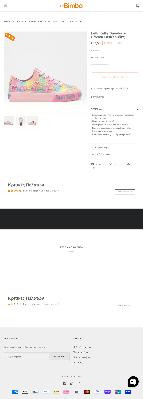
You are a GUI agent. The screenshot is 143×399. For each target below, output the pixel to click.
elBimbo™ (70, 377)
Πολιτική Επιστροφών (100, 148)
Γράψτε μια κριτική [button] (125, 192)
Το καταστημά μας (81, 352)
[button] (133, 381)
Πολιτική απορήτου (81, 357)
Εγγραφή (59, 356)
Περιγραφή (97, 109)
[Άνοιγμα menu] (9, 5)
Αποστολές (78, 362)
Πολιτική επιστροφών (82, 347)
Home (7, 22)
